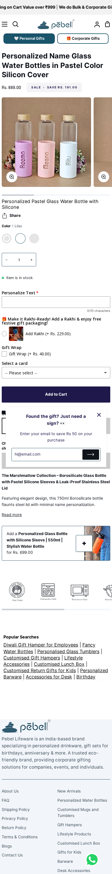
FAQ (5, 800)
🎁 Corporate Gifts (83, 38)
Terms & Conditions (20, 837)
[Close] (99, 414)
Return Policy (14, 827)
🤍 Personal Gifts (29, 38)
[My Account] (95, 24)
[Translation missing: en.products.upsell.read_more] (84, 543)
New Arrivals (69, 791)
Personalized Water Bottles (82, 800)
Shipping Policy (16, 809)
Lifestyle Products (74, 834)
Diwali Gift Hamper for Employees (40, 645)
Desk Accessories (73, 870)
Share (15, 215)
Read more (12, 514)
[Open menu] (4, 24)
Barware (65, 861)
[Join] (90, 454)
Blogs (7, 846)
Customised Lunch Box (78, 843)
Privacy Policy (15, 818)
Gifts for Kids (69, 852)
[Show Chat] (93, 859)
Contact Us (12, 855)
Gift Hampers (69, 824)
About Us (10, 791)
